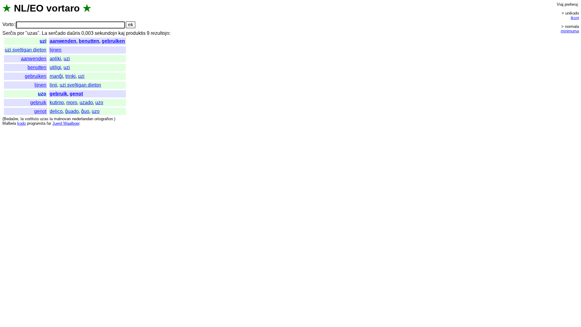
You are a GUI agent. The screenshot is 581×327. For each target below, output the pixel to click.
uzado (86, 102)
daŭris (73, 33)
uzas (44, 119)
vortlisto (32, 119)
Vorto (8, 24)
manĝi (56, 76)
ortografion (103, 119)
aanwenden (63, 41)
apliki (55, 58)
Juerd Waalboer (65, 123)
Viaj (560, 4)
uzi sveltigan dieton (25, 49)
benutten (89, 41)
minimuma (570, 31)
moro (71, 102)
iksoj (575, 17)
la (22, 119)
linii (53, 85)
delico (56, 111)
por (20, 33)
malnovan (62, 119)
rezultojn (160, 33)
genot (76, 93)
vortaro (63, 8)
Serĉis (9, 33)
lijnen (55, 49)
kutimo (57, 102)
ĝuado (72, 111)
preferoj (571, 4)
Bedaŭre (11, 119)
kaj (121, 33)
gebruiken (113, 41)
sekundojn (106, 33)
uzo (42, 93)
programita (36, 123)
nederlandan (82, 119)
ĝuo (85, 111)
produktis (136, 33)
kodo (21, 123)
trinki (70, 76)
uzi (43, 41)
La (44, 33)
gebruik (58, 93)
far (49, 123)
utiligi (55, 67)
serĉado (57, 33)
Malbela (9, 123)
